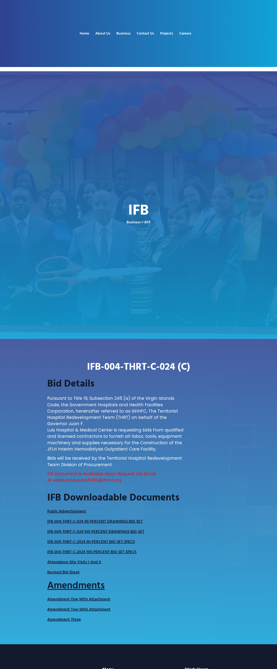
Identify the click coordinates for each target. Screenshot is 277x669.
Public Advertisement (66, 511)
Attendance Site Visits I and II (74, 562)
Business (123, 33)
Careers (185, 33)
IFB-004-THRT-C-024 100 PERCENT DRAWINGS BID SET (95, 531)
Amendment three (64, 619)
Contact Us (145, 33)
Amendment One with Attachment (78, 599)
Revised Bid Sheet (63, 572)
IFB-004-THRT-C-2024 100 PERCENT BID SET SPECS (91, 552)
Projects (166, 33)
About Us (102, 33)
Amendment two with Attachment (79, 609)
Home (84, 33)
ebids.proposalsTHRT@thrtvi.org (87, 480)
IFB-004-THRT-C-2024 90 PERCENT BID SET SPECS (91, 542)
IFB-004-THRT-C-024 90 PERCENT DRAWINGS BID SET (95, 521)
